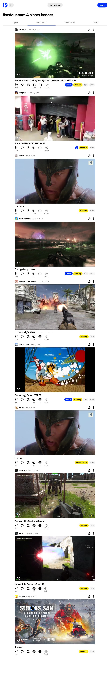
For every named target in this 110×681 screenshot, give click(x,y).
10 (92, 148)
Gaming (77, 85)
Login (102, 5)
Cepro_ (22, 470)
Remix (68, 85)
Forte (21, 156)
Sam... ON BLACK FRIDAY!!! (30, 143)
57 (92, 651)
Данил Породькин (27, 281)
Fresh (96, 22)
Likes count (41, 22)
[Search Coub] (11, 5)
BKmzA (22, 30)
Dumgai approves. (25, 269)
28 (92, 399)
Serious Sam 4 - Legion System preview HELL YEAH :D (45, 80)
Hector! (19, 458)
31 (92, 588)
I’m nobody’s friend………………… (33, 332)
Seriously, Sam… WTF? (28, 395)
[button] (16, 84)
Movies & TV (81, 463)
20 (92, 211)
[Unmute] (18, 74)
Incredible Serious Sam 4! (29, 584)
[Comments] (28, 84)
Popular (15, 22)
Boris (21, 407)
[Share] (89, 29)
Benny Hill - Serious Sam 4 (30, 521)
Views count (70, 22)
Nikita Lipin (24, 344)
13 (92, 336)
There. (18, 647)
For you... (23, 93)
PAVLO (22, 533)
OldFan (22, 596)
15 (92, 525)
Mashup (83, 148)
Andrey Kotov (25, 219)
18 (92, 85)
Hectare (19, 206)
